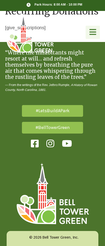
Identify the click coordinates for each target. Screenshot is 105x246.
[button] (93, 32)
